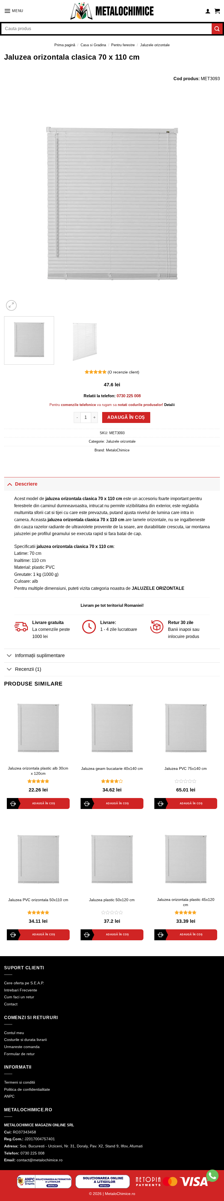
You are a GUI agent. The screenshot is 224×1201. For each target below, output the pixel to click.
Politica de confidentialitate (27, 1089)
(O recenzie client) (123, 372)
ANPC (9, 1096)
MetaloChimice (117, 450)
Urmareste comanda (22, 1047)
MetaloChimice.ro (120, 1193)
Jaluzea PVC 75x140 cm (185, 768)
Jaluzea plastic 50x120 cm (112, 900)
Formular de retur (19, 1054)
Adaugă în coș (126, 417)
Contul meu (14, 1033)
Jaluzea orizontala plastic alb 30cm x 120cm (38, 771)
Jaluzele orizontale (155, 45)
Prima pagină (64, 45)
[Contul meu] (208, 11)
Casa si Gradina (93, 45)
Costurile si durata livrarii (25, 1039)
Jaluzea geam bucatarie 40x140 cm (112, 768)
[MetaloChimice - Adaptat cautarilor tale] (112, 11)
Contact (10, 1004)
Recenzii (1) (28, 669)
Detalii (169, 405)
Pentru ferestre (123, 45)
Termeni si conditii (19, 1082)
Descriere (26, 484)
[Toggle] (9, 484)
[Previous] (15, 204)
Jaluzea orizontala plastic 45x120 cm (185, 902)
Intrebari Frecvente (20, 990)
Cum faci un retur (19, 997)
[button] (13, 11)
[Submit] (217, 28)
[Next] (209, 204)
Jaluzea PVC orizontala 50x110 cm (38, 900)
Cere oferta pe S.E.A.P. (24, 983)
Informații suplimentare (40, 655)
